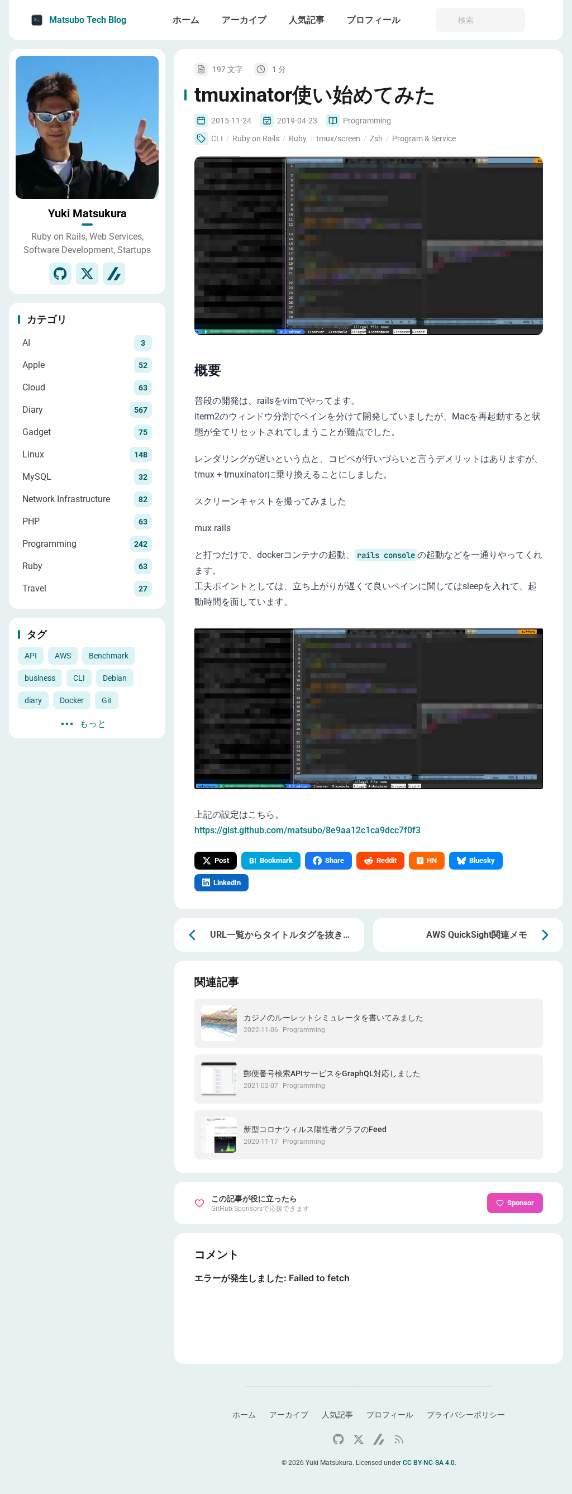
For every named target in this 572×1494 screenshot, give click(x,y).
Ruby (298, 138)
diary (33, 700)
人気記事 (337, 1414)
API (31, 655)
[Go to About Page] (87, 127)
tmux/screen (338, 138)
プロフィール (389, 1414)
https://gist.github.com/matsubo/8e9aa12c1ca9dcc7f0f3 (307, 830)
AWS (63, 655)
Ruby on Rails (255, 138)
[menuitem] (542, 20)
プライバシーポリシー (466, 1414)
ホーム (244, 1414)
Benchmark (108, 655)
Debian (115, 678)
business (40, 678)
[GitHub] (60, 273)
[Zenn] (114, 273)
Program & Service (424, 138)
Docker (72, 700)
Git (107, 700)
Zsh (376, 138)
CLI (79, 678)
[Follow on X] (87, 273)
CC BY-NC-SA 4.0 (429, 1463)
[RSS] (398, 1439)
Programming (367, 120)
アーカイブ (288, 1414)
